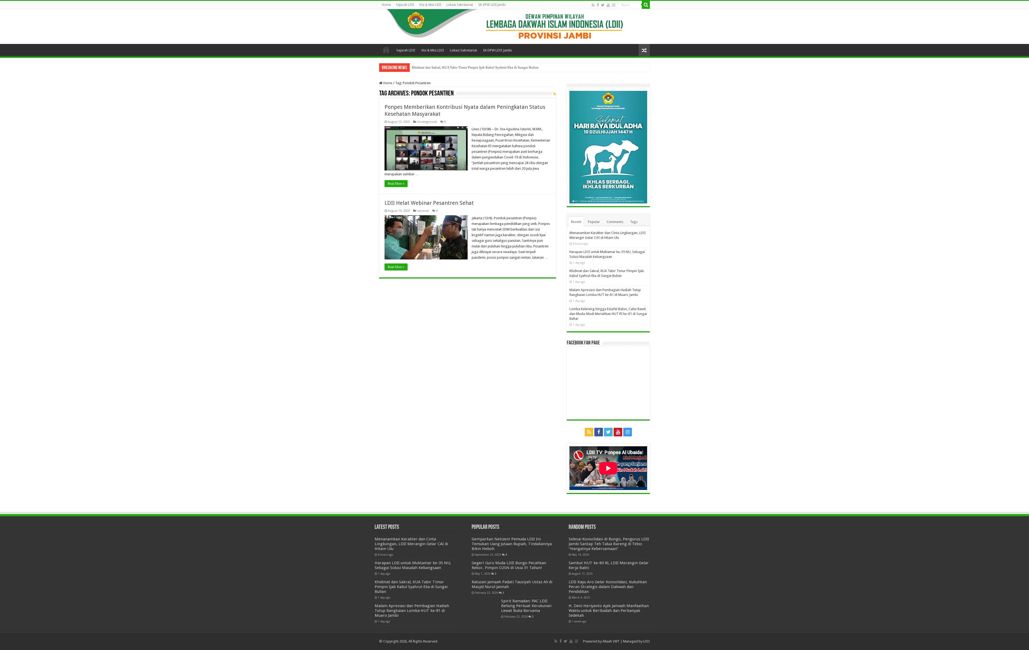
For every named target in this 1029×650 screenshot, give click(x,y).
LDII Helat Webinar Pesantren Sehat (429, 203)
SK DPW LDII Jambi (492, 5)
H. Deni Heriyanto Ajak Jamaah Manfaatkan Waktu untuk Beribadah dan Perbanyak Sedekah (609, 610)
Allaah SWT (611, 641)
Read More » (396, 183)
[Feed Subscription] (554, 94)
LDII (646, 641)
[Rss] (593, 5)
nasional (423, 211)
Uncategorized (427, 122)
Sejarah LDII (405, 5)
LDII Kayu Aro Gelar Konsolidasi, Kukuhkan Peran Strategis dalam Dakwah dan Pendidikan (608, 587)
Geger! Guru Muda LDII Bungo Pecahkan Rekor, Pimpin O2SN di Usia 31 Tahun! (509, 565)
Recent (576, 222)
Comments (615, 222)
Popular (594, 222)
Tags (633, 222)
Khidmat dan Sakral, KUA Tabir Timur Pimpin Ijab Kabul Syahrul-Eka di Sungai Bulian (475, 67)
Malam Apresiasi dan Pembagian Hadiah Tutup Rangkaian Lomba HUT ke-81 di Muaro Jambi (412, 610)
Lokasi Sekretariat (459, 5)
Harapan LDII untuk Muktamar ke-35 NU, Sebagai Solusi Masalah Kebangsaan (413, 565)
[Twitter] (603, 5)
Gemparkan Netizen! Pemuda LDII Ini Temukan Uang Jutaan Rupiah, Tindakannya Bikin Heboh (512, 544)
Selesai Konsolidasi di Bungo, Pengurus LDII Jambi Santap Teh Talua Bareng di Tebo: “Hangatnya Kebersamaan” (609, 544)
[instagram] (614, 5)
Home (386, 5)
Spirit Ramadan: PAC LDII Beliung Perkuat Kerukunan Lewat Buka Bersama (526, 606)
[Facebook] (597, 5)
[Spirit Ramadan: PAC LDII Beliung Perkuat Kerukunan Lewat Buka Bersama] (485, 608)
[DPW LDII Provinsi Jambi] (514, 26)
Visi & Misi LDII (430, 5)
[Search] (646, 5)
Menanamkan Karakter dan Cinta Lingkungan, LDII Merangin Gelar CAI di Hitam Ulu (411, 544)
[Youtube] (608, 5)
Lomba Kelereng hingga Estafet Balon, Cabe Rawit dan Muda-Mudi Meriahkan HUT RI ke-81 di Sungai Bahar (608, 314)
